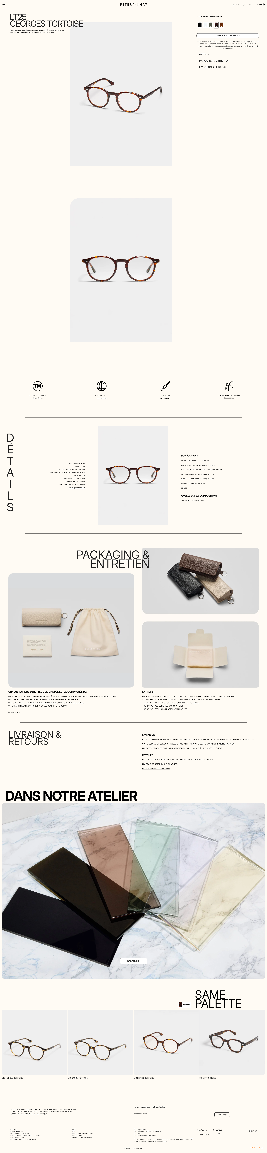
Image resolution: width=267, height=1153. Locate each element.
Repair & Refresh (16, 1131)
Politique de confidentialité (82, 1133)
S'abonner (222, 1115)
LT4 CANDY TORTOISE (78, 1078)
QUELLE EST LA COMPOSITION (199, 495)
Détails (204, 54)
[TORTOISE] (216, 25)
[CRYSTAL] (205, 25)
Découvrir (133, 961)
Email (139, 1133)
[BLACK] (200, 25)
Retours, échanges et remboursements (25, 1135)
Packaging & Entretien (214, 60)
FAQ (73, 1131)
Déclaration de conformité (82, 1137)
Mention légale (78, 1135)
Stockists (14, 1129)
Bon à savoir (189, 455)
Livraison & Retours (212, 67)
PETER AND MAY (137, 1148)
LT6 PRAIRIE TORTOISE (144, 1078)
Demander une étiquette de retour (23, 1139)
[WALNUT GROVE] (221, 25)
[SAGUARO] (210, 25)
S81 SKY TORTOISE (207, 1078)
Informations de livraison (19, 1133)
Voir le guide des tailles (77, 488)
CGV (74, 1129)
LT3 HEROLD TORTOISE (12, 1078)
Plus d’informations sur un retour (156, 769)
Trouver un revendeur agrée (228, 36)
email (12, 32)
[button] (3, 4)
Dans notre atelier (17, 1137)
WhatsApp (24, 32)
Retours (147, 755)
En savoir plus (38, 398)
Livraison (148, 734)
